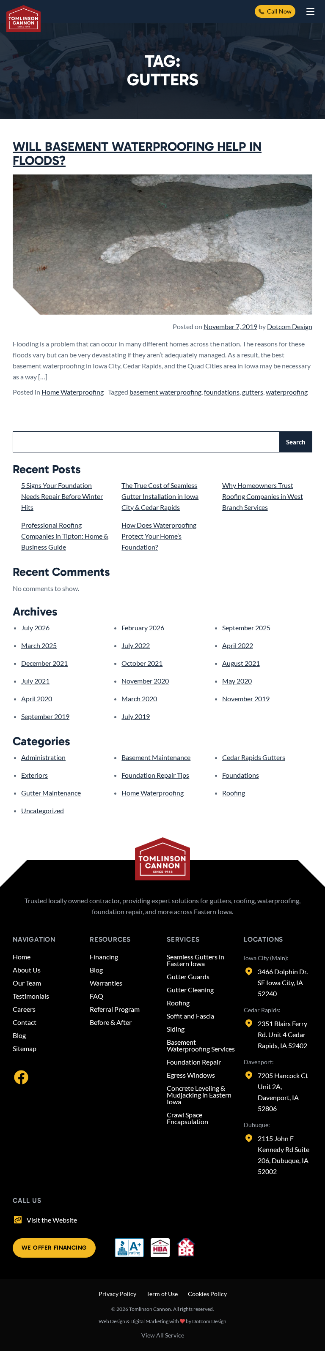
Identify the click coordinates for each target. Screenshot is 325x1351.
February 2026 (142, 628)
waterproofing (287, 392)
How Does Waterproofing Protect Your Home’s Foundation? (158, 536)
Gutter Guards (188, 976)
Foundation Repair (194, 1062)
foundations (222, 392)
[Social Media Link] (21, 1076)
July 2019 (135, 716)
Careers (24, 1009)
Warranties (106, 983)
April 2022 (237, 645)
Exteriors (34, 775)
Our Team (27, 983)
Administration (43, 757)
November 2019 (246, 699)
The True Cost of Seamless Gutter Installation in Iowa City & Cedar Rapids (159, 496)
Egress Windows (191, 1075)
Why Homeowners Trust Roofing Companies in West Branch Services (262, 496)
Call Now (279, 11)
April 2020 (36, 699)
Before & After (111, 1022)
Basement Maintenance (155, 757)
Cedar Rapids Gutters (253, 757)
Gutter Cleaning (190, 989)
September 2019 (45, 716)
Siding (176, 1029)
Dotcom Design (289, 326)
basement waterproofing (165, 392)
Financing (104, 956)
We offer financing (54, 1247)
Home (21, 956)
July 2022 (135, 645)
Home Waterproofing (72, 392)
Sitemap (24, 1048)
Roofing (233, 793)
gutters (252, 392)
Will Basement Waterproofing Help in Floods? (137, 153)
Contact (24, 1022)
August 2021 (241, 663)
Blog (19, 1035)
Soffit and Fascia (190, 1016)
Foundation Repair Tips (155, 775)
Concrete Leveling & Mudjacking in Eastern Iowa (199, 1095)
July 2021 (35, 681)
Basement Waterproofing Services (201, 1045)
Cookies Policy (207, 1293)
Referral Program (115, 1009)
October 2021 (141, 663)
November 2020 (145, 681)
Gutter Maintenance (51, 793)
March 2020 (139, 699)
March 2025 (39, 645)
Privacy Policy (117, 1293)
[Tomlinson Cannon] (23, 18)
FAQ (96, 996)
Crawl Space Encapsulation (187, 1118)
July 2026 (35, 628)
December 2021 (44, 663)
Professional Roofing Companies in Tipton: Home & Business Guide (64, 536)
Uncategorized (42, 810)
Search (296, 442)
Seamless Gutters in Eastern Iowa (195, 960)
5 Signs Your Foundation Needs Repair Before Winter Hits (62, 496)
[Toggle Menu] (310, 11)
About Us (27, 970)
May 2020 (237, 681)
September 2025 (246, 628)
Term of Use (162, 1293)
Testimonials (31, 996)
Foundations (240, 775)
